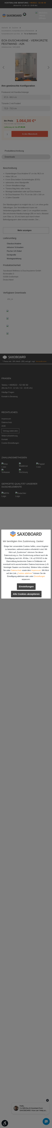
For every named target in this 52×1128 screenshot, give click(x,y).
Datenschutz (16, 570)
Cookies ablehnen (25, 573)
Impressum (36, 570)
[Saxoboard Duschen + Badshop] (26, 534)
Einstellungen (39, 576)
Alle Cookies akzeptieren (26, 594)
